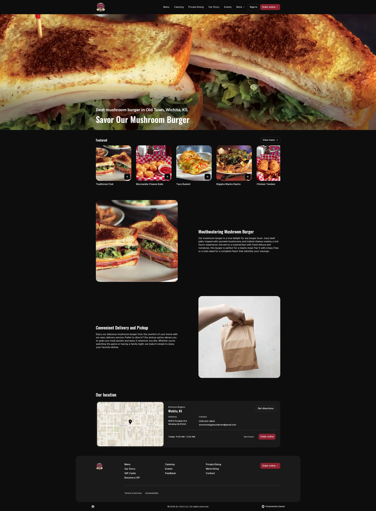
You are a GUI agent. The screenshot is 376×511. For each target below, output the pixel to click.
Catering (179, 7)
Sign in (253, 7)
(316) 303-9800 (207, 421)
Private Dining (196, 7)
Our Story (213, 7)
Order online (267, 436)
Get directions (266, 408)
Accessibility (151, 493)
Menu (166, 7)
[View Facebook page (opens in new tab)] (93, 506)
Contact (210, 473)
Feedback (170, 473)
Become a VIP (132, 477)
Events (228, 7)
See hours (249, 436)
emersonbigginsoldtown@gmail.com (217, 424)
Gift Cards (130, 473)
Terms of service (133, 493)
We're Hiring (212, 468)
